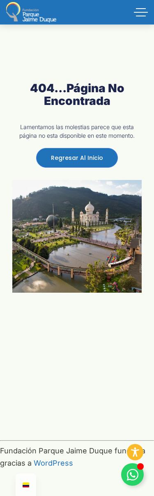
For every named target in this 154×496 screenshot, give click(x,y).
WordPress (53, 463)
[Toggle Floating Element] (132, 474)
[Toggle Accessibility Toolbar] (135, 452)
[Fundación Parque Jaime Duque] (31, 12)
